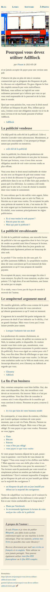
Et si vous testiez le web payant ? (20, 218)
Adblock (10, 374)
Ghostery (10, 371)
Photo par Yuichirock (15, 506)
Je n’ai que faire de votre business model (24, 411)
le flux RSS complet (28, 559)
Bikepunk (10, 532)
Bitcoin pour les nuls (15, 221)
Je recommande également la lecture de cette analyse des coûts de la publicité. (26, 510)
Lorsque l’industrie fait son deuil (20, 331)
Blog (3, 7)
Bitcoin (9, 439)
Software (29, 7)
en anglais (20, 550)
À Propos (44, 7)
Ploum (20, 64)
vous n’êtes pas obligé (16, 445)
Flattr (8, 436)
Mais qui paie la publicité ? (18, 224)
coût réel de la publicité (16, 149)
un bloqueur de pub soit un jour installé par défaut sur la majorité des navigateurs (25, 488)
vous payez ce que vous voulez (19, 448)
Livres (15, 7)
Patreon (9, 442)
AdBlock (10, 122)
